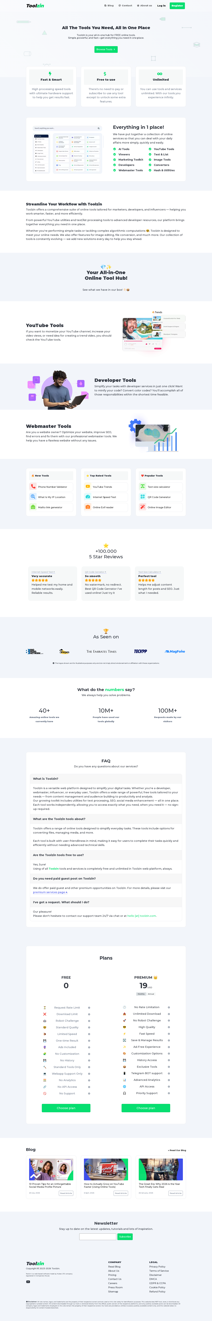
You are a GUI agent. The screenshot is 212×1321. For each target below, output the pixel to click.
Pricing (112, 1275)
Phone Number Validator (52, 487)
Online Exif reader (103, 507)
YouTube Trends (102, 487)
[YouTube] (29, 1283)
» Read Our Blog (177, 1150)
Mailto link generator (50, 507)
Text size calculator (159, 487)
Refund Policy (157, 1291)
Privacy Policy (157, 1266)
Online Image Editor (159, 507)
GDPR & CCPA (157, 1283)
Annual (151, 994)
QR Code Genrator (94, 572)
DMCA (153, 1279)
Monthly (141, 994)
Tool (35, 6)
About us (146, 5)
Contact (126, 5)
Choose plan (66, 1108)
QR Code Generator (159, 497)
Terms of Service (159, 1270)
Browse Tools (104, 49)
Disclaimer (155, 1275)
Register (177, 5)
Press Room (115, 1287)
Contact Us (114, 1279)
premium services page (49, 892)
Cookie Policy (157, 1287)
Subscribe (125, 1236)
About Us (113, 1270)
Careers (112, 1283)
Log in (161, 5)
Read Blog (114, 1266)
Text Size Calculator (148, 572)
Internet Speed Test (104, 497)
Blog (110, 5)
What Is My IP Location (51, 497)
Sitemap (113, 1291)
